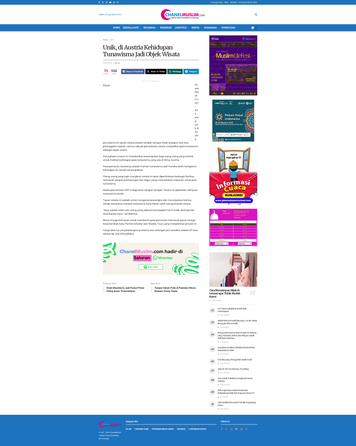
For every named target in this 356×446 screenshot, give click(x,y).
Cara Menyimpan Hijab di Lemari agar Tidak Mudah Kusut (224, 293)
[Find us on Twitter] (103, 2)
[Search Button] (256, 14)
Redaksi (233, 2)
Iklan (226, 2)
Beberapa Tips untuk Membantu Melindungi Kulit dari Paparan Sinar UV (236, 391)
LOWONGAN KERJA (197, 429)
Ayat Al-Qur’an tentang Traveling (233, 369)
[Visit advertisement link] (151, 259)
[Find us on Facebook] (99, 2)
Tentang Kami (217, 2)
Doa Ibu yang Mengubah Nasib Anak (235, 359)
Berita (195, 27)
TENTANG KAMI (142, 429)
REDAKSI (181, 429)
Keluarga (149, 27)
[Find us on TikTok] (114, 2)
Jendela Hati (131, 27)
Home (116, 27)
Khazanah (210, 27)
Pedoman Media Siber (248, 2)
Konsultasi (228, 27)
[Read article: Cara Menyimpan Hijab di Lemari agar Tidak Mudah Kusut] (233, 269)
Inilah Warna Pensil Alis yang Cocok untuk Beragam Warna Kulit (237, 322)
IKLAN (128, 429)
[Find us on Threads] (117, 2)
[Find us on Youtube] (110, 2)
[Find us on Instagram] (106, 2)
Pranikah (166, 27)
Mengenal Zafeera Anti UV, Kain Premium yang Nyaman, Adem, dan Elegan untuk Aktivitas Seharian (237, 335)
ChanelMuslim (115, 432)
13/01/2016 (107, 63)
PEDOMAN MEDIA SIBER (163, 429)
